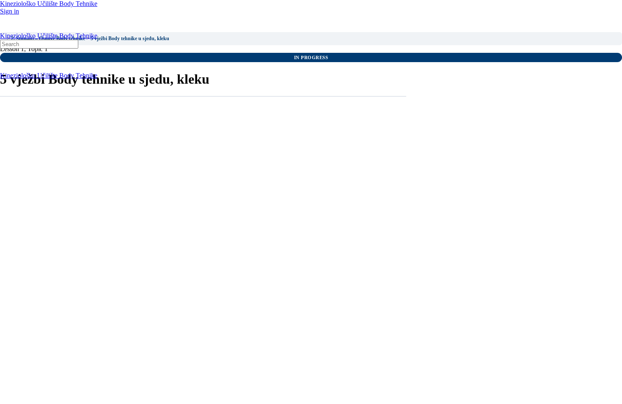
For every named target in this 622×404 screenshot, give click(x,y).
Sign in (9, 11)
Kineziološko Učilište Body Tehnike (48, 3)
